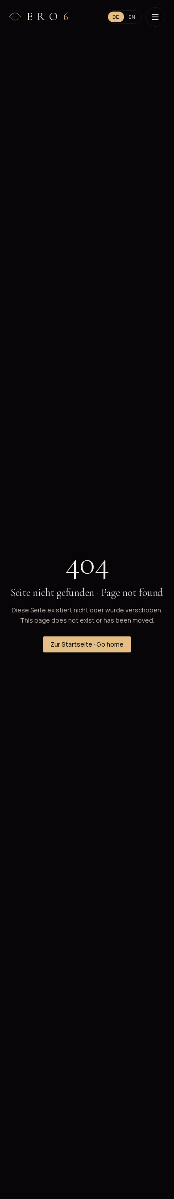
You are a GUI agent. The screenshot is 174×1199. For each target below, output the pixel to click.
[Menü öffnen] (155, 17)
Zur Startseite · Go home (87, 644)
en (132, 16)
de (116, 16)
